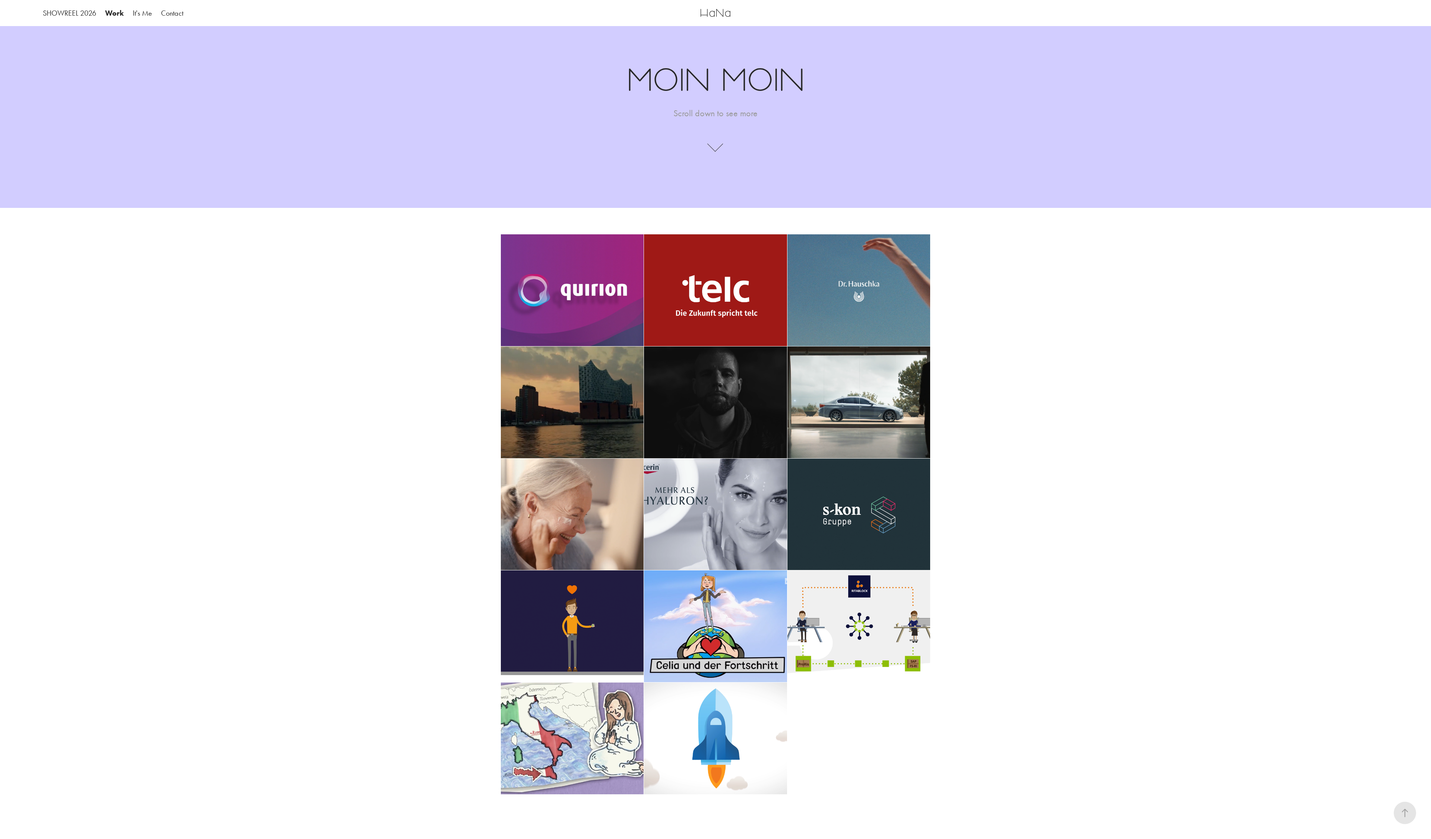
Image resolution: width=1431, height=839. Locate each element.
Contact (172, 13)
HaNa (715, 12)
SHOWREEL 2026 (69, 13)
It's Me (142, 13)
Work (114, 13)
